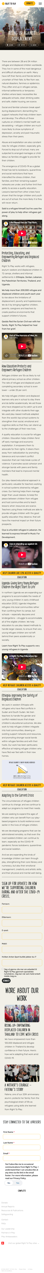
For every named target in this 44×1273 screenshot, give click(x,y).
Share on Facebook (10, 45)
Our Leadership (7, 1229)
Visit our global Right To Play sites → (23, 1243)
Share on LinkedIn (34, 45)
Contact (4, 1220)
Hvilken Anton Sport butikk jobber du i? (19, 957)
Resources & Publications (12, 1210)
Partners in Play (8, 1233)
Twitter (7, 1250)
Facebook (2, 1250)
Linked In (17, 1250)
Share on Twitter (22, 45)
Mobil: (4, 944)
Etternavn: (6, 917)
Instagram (12, 1250)
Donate (4, 1203)
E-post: (5, 930)
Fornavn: (6, 904)
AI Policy (30, 1269)
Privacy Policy (22, 1269)
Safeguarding (7, 1214)
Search (21, 3)
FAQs (3, 1223)
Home (9, 3)
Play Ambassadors (9, 1236)
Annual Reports (7, 1206)
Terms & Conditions (6, 1271)
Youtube (22, 1250)
